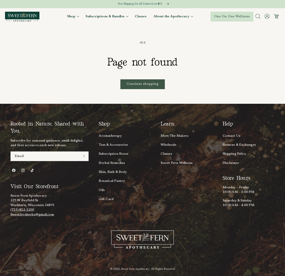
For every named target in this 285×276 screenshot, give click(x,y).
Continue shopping (143, 84)
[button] (73, 16)
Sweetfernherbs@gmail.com (32, 214)
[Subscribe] (84, 156)
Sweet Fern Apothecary (135, 269)
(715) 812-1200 (22, 209)
